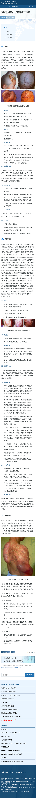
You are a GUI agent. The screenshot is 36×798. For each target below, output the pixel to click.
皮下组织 (3, 758)
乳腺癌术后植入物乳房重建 (8, 688)
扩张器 (13, 652)
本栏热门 (31, 6)
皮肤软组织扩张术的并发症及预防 (13, 661)
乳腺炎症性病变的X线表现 (8, 691)
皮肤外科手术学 (10, 17)
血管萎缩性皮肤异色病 (7, 706)
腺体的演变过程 (5, 736)
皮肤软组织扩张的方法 (10, 658)
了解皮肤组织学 (5, 747)
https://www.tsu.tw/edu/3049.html (11, 668)
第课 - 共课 (30, 652)
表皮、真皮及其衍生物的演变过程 (10, 733)
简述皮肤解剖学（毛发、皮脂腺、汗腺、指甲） (14, 743)
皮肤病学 (3, 17)
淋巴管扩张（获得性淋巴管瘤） (10, 709)
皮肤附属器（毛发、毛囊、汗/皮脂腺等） (12, 761)
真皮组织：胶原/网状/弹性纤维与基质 (11, 754)
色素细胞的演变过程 (6, 740)
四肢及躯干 (10, 37)
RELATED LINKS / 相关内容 (10, 684)
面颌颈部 (9, 34)
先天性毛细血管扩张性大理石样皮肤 (11, 716)
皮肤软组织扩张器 (6, 652)
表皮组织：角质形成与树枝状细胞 (10, 750)
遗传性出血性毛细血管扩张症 (9, 713)
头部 (8, 32)
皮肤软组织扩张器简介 (7, 702)
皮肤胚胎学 (4, 729)
